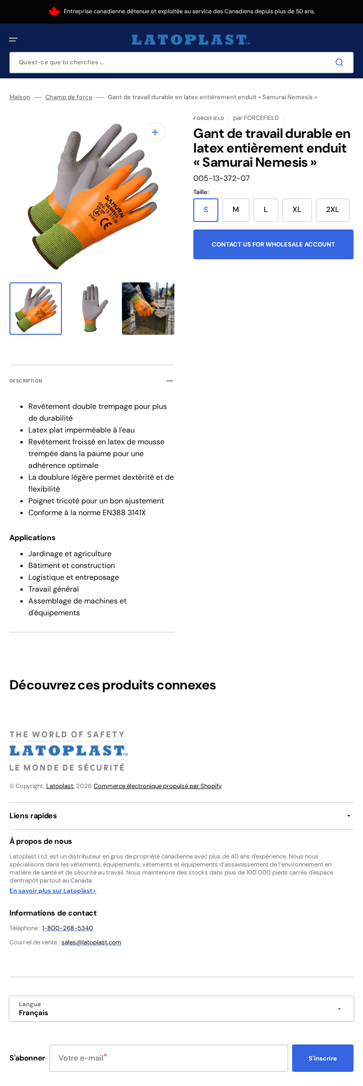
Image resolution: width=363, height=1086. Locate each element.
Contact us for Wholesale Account (273, 244)
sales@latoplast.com (91, 942)
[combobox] (181, 62)
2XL (338, 212)
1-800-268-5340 (67, 928)
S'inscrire (323, 1058)
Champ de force (69, 97)
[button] (13, 39)
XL (302, 212)
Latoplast (60, 786)
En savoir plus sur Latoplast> (52, 891)
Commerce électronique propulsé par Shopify (158, 786)
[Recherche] (341, 62)
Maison (19, 97)
